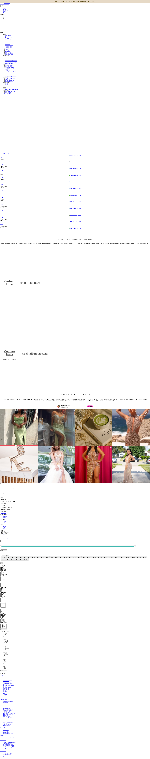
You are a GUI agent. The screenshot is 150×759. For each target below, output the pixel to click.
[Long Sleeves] (4, 621)
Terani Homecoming (6, 748)
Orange (5, 658)
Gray (5, 666)
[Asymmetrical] (3, 604)
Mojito (5, 634)
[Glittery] (2, 588)
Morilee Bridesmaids (6, 725)
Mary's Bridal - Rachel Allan (8, 714)
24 (66, 557)
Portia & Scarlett (6, 694)
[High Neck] (3, 611)
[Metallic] (2, 589)
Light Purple (6, 648)
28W (128, 557)
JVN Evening (5, 731)
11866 (1, 184)
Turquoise (6, 640)
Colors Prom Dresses (7, 682)
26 (70, 557)
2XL (27, 559)
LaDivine (4, 690)
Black (5, 665)
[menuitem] (76, 8)
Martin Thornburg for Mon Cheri (9, 713)
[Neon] (2, 590)
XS (4, 559)
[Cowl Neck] (3, 609)
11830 (1, 210)
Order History (5, 527)
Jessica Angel (5, 723)
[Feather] (3, 600)
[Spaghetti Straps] (3, 626)
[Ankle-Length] (3, 603)
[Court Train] (3, 606)
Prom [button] (1, 675)
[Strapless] (3, 627)
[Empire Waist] (3, 615)
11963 (1, 190)
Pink (5, 650)
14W (89, 557)
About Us (4, 521)
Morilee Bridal (5, 715)
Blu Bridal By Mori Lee (7, 710)
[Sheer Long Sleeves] (4, 622)
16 (47, 557)
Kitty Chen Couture (6, 711)
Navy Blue (6, 645)
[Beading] (3, 594)
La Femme (5, 691)
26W (123, 557)
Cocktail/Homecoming (36, 353)
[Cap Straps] (3, 624)
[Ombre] (2, 591)
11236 (1, 164)
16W (95, 557)
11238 (1, 170)
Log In (4, 12)
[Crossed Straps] (4, 584)
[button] (4, 34)
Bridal (23, 282)
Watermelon (6, 654)
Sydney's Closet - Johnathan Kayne (9, 737)
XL (21, 559)
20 (57, 557)
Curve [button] (1, 735)
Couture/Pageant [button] (3, 699)
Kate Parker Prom (6, 681)
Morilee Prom (5, 693)
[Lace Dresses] (4, 575)
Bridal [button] (1, 704)
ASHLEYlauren (6, 677)
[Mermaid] (3, 616)
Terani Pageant (5, 702)
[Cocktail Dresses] (5, 570)
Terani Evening (5, 732)
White (5, 668)
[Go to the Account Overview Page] (0, 6)
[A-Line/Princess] (3, 614)
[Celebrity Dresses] (4, 578)
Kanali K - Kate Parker (7, 724)
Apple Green (6, 635)
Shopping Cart (5, 10)
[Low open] (4, 586)
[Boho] (4, 573)
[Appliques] (3, 593)
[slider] (135, 546)
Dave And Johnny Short (7, 743)
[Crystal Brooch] (3, 596)
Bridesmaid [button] (2, 720)
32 (84, 557)
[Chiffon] (3, 599)
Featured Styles (5, 153)
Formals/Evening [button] (3, 727)
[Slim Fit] (3, 617)
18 (52, 557)
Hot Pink (5, 652)
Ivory (5, 660)
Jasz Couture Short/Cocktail (8, 744)
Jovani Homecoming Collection (9, 745)
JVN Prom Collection (7, 687)
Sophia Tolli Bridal (6, 716)
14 (43, 557)
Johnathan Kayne (6, 688)
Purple (5, 646)
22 (61, 557)
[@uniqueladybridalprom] (59, 406)
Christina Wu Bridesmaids (7, 722)
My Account (5, 9)
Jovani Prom (5, 686)
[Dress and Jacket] (4, 574)
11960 (1, 224)
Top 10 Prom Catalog (7, 696)
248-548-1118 (7, 3)
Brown (5, 663)
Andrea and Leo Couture (7, 680)
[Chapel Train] (3, 605)
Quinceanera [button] (3, 751)
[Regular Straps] (3, 625)
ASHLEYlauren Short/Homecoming (9, 742)
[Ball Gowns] (4, 572)
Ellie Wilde (5, 684)
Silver (5, 667)
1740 (1, 157)
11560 (1, 230)
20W (106, 557)
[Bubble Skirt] (4, 577)
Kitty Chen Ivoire (6, 712)
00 (9, 557)
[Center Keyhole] (4, 579)
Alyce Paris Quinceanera (7, 753)
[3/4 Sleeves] (4, 620)
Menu (2, 32)
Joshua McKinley (6, 689)
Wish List (4, 8)
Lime (5, 638)
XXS (145, 557)
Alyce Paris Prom (6, 678)
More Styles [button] (2, 756)
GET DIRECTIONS (4, 534)
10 (34, 557)
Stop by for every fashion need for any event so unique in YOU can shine (75, 1)
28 (75, 557)
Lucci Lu (4, 692)
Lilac (5, 647)
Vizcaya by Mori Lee (7, 754)
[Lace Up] (4, 585)
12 (38, 557)
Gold (5, 662)
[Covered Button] (4, 583)
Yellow (5, 633)
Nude (5, 661)
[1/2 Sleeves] (4, 619)
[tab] (75, 675)
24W (117, 557)
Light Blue (6, 641)
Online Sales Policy (6, 522)
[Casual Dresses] (5, 569)
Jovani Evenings (6, 730)
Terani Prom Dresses (6, 695)
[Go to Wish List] (2, 5)
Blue (5, 643)
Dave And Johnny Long (7, 683)
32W (140, 557)
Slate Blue (6, 642)
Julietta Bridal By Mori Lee (8, 709)
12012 (1, 197)
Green (5, 636)
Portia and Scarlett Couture (8, 701)
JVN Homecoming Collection (8, 747)
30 (79, 557)
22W (112, 557)
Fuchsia (5, 653)
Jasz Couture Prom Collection (8, 685)
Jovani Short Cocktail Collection (9, 746)
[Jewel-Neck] (3, 612)
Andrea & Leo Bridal (7, 707)
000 (5, 557)
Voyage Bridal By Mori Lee (8, 717)
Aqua (5, 639)
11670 (1, 177)
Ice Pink (5, 649)
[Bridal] (5, 567)
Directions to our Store (4, 4)
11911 (1, 217)
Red (5, 656)
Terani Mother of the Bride (8, 733)
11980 (1, 204)
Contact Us (5, 516)
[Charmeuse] (3, 598)
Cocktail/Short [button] (3, 740)
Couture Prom (9, 352)
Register (4, 11)
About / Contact (6, 538)
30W (134, 557)
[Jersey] (3, 601)
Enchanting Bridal (6, 708)
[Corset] (4, 580)
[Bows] (3, 595)
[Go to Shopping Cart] (0, 5)
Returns (4, 517)
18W (101, 557)
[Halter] (3, 610)
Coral (5, 659)
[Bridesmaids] (5, 568)
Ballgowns (35, 282)
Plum (5, 655)
